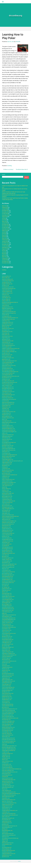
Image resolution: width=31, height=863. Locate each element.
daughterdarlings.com (7, 284)
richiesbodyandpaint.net (8, 281)
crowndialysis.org (6, 453)
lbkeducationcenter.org (7, 470)
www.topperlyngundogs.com (9, 712)
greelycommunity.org (7, 552)
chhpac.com (5, 841)
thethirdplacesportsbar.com (8, 780)
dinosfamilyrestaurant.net (8, 370)
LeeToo (19, 861)
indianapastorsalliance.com (8, 653)
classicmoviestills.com (7, 502)
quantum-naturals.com (7, 801)
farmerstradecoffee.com (8, 689)
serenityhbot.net (6, 703)
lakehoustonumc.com (7, 698)
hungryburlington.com (7, 579)
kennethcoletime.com (7, 578)
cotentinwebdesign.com (8, 362)
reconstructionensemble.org (9, 627)
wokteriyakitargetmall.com (8, 449)
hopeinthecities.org (6, 495)
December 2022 (5, 261)
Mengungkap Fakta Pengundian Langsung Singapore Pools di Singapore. (15, 195)
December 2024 (5, 224)
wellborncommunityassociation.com (10, 348)
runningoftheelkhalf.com (8, 713)
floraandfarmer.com (6, 378)
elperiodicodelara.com (7, 279)
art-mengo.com (5, 587)
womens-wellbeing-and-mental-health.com (12, 461)
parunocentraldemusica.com (9, 792)
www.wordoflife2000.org (8, 402)
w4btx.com (4, 433)
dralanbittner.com (6, 415)
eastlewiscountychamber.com (9, 521)
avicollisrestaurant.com (7, 644)
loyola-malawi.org (6, 489)
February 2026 (5, 207)
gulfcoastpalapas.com (7, 679)
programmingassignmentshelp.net (10, 302)
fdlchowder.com (6, 736)
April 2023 (4, 255)
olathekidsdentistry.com (8, 427)
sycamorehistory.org (7, 766)
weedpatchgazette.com (8, 418)
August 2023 (4, 249)
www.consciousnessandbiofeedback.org (11, 769)
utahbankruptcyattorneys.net (9, 399)
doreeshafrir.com (6, 562)
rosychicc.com (5, 490)
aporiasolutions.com (7, 676)
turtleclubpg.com (6, 635)
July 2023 (4, 250)
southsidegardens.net (7, 775)
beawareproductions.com (8, 566)
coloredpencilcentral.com (8, 392)
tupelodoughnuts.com (7, 425)
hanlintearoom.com (6, 821)
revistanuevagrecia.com (7, 558)
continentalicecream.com (8, 533)
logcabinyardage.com (7, 690)
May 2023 (4, 254)
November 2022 (5, 263)
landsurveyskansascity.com (8, 727)
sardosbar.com (5, 408)
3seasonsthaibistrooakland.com (9, 475)
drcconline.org (5, 646)
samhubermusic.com (6, 855)
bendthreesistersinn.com (8, 621)
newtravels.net (5, 305)
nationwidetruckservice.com (9, 633)
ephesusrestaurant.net (7, 781)
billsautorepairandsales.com (8, 800)
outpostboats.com (6, 492)
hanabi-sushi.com (6, 756)
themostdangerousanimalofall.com (10, 516)
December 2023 (5, 243)
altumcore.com (5, 669)
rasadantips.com (6, 296)
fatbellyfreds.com (6, 784)
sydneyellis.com (6, 452)
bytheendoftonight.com (8, 493)
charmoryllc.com (6, 512)
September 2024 (5, 229)
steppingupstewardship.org (8, 750)
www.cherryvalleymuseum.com (9, 361)
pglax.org (4, 613)
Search (3, 174)
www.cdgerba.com (6, 790)
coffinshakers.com (6, 570)
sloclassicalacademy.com (8, 524)
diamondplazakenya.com (8, 797)
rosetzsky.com (5, 555)
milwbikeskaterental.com (8, 609)
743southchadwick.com (7, 384)
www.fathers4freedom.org (8, 710)
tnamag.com (5, 672)
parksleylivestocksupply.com (9, 482)
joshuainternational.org (7, 704)
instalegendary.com (6, 316)
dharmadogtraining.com (7, 843)
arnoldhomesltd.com (7, 390)
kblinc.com (4, 419)
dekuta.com (5, 760)
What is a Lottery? (8, 169)
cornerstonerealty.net (7, 767)
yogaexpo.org (5, 478)
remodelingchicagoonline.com (9, 746)
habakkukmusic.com (6, 700)
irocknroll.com (5, 401)
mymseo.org (5, 840)
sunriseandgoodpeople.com (8, 618)
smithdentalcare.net (7, 852)
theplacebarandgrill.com (8, 647)
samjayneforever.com (7, 806)
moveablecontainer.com (8, 358)
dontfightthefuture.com (8, 388)
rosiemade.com (5, 424)
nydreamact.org (6, 321)
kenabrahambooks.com (7, 539)
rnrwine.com (5, 832)
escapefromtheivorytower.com (9, 382)
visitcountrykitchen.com (8, 599)
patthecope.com (6, 663)
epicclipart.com (6, 330)
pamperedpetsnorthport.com (9, 422)
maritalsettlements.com (7, 607)
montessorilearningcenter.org (9, 803)
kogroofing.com (6, 338)
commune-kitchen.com (7, 541)
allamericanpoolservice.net (8, 456)
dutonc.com (5, 592)
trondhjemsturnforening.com (9, 795)
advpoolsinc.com (6, 650)
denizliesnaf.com (6, 659)
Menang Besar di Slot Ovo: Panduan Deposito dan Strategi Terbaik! (14, 189)
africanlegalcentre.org (7, 549)
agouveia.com (5, 837)
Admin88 (18, 42)
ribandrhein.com (6, 465)
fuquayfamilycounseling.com (9, 835)
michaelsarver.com (6, 444)
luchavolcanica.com (6, 630)
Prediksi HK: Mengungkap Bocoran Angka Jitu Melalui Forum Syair (15, 186)
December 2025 (5, 210)
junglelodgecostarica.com (8, 596)
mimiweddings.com (6, 849)
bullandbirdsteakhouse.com (8, 740)
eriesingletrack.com (6, 421)
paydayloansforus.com (7, 307)
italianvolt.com (5, 410)
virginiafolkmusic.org (7, 462)
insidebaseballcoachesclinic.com (9, 810)
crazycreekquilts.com (7, 535)
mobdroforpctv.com (7, 498)
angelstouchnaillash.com (8, 435)
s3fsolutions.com (6, 379)
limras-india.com (6, 278)
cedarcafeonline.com (7, 290)
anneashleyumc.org (6, 726)
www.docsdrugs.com (7, 733)
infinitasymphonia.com (7, 547)
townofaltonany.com (7, 612)
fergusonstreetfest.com (7, 804)
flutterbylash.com (6, 820)
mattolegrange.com (7, 595)
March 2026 (4, 206)
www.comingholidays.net (8, 509)
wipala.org (4, 487)
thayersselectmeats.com (8, 675)
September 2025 (5, 215)
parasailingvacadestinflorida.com (10, 815)
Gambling (9, 166)
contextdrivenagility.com (8, 567)
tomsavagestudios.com (7, 459)
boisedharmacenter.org (7, 484)
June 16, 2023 (10, 42)
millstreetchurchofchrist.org (8, 813)
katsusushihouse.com (7, 550)
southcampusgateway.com (8, 345)
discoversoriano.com (7, 505)
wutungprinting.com (7, 606)
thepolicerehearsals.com (8, 518)
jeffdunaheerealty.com (7, 715)
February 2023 (5, 258)
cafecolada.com (6, 504)
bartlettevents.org (6, 356)
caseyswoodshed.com (7, 656)
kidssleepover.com (6, 304)
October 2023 (5, 246)
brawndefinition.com (7, 532)
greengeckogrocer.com (7, 445)
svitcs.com (4, 664)
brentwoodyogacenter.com (8, 747)
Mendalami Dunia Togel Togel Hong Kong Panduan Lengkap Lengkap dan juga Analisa (15, 198)
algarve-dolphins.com (7, 601)
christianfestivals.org (7, 598)
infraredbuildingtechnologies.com (10, 372)
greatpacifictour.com (7, 636)
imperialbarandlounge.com (8, 395)
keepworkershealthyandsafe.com (10, 318)
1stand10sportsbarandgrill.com (9, 432)
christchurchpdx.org (6, 538)
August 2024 (4, 230)
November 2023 (5, 244)
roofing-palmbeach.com (8, 387)
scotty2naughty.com (7, 561)
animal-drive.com (6, 670)
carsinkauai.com (6, 812)
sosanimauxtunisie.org (7, 336)
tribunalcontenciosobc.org (8, 522)
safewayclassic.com (6, 310)
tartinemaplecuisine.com (8, 582)
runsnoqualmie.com (6, 732)
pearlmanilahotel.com (7, 331)
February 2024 (5, 240)
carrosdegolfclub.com (7, 375)
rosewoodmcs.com (6, 764)
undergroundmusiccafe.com (8, 853)
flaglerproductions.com (7, 530)
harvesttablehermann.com (8, 373)
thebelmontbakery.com (7, 308)
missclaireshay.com (6, 276)
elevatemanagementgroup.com (9, 826)
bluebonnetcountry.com (8, 328)
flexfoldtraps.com (6, 720)
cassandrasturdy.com (7, 499)
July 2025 (4, 218)
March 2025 (4, 221)
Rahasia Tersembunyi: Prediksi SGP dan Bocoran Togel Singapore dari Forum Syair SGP (13, 192)
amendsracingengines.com (8, 721)
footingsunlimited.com (7, 730)
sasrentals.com (5, 441)
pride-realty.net (6, 817)
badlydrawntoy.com (7, 696)
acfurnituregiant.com (7, 291)
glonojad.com (5, 556)
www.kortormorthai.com (8, 723)
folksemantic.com (6, 407)
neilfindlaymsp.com (6, 643)
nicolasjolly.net (5, 546)
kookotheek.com (6, 342)
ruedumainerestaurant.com (8, 553)
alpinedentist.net (6, 339)
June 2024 (4, 234)
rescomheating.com (6, 847)
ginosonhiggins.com (6, 604)
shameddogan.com (6, 684)
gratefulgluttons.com (7, 496)
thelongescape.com (7, 593)
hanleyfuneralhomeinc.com (8, 428)
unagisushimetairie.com (7, 322)
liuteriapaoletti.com (7, 616)
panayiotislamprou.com (7, 344)
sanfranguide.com (6, 510)
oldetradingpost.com (7, 364)
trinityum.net (5, 776)
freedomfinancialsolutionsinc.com (10, 718)
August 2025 (4, 217)
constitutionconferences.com (9, 661)
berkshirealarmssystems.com (8, 412)
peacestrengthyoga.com (8, 716)
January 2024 (5, 241)
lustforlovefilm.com (6, 544)
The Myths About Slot (21, 169)
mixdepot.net (5, 763)
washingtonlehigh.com (7, 753)
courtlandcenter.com (7, 641)
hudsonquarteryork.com (7, 787)
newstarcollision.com (7, 439)
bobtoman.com (5, 335)
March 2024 (4, 238)
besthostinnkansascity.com (8, 850)
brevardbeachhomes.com (8, 381)
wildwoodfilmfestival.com (8, 350)
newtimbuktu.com (6, 298)
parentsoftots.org (6, 686)
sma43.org (4, 744)
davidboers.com (6, 692)
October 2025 (5, 213)
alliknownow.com (6, 519)
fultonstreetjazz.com (7, 355)
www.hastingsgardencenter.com (9, 772)
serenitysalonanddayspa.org (8, 288)
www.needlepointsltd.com (8, 738)
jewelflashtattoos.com (7, 324)
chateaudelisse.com (6, 347)
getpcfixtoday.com (6, 325)
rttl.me (3, 846)
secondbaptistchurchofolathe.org (10, 838)
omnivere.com (5, 295)
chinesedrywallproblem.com (8, 619)
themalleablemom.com (7, 576)
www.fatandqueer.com (7, 724)
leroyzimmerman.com (7, 827)
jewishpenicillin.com (7, 458)
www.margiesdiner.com (7, 735)
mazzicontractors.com (7, 778)
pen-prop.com (5, 707)
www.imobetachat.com (7, 693)
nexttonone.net (6, 701)
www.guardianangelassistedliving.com (11, 793)
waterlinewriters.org (7, 683)
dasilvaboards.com (6, 525)
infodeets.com (5, 285)
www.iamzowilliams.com (8, 770)
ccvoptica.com (5, 752)
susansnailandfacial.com (7, 706)
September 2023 (5, 247)
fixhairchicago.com (6, 658)
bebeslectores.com (6, 367)
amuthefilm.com (6, 542)
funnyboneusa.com (6, 624)
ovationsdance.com (6, 464)
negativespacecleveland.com (9, 615)
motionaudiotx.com (7, 844)
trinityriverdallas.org (7, 472)
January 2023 (4, 260)
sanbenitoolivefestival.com (8, 501)
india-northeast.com (7, 385)
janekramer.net (5, 584)
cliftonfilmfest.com (6, 393)
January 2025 (4, 223)
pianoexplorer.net (6, 773)
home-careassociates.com (8, 479)
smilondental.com (6, 438)
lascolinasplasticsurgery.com (9, 741)
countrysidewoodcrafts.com (9, 311)
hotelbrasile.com (6, 353)
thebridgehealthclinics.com (8, 681)
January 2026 (4, 209)
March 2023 (4, 257)
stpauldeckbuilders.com (7, 729)
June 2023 (4, 252)
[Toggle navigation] (2, 2)
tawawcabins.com (6, 405)
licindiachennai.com (6, 282)
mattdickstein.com (6, 695)
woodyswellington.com (7, 783)
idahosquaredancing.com (8, 404)
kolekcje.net (5, 467)
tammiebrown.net (6, 590)
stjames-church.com (6, 559)
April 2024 (4, 237)
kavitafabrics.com (6, 629)
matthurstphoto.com (7, 807)
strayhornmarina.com (7, 529)
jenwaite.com (5, 824)
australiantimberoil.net (7, 368)
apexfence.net (5, 857)
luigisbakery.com (6, 755)
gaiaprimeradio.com (7, 589)
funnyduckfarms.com (7, 823)
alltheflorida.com (6, 809)
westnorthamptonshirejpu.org (9, 351)
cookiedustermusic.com (7, 626)
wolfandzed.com (6, 758)
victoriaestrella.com (7, 638)
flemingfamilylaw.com (7, 830)
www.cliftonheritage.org (8, 743)
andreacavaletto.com (7, 481)
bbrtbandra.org (5, 327)
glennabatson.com (6, 527)
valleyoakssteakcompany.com (9, 655)
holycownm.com (6, 632)
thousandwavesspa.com (7, 639)
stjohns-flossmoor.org (7, 623)
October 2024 (5, 227)
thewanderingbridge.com (8, 575)
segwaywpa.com (6, 678)
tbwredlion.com (6, 798)
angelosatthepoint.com (7, 652)
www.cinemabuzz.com (7, 761)
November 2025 (5, 212)
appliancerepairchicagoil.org (9, 313)
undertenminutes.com (7, 293)
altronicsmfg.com (6, 299)
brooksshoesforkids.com (8, 673)
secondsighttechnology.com (9, 442)
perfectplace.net (6, 473)
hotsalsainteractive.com (8, 287)
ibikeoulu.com (5, 569)
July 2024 (4, 232)
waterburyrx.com (6, 649)
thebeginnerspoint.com (7, 507)
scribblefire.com (6, 476)
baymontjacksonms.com (7, 610)
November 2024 (5, 226)
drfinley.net (4, 829)
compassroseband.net (7, 667)
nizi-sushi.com (5, 586)
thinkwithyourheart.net (7, 398)
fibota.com (4, 789)
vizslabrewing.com (6, 413)
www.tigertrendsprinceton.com (9, 709)
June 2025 (4, 220)
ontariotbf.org (5, 315)
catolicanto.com (6, 469)
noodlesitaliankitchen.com (8, 319)
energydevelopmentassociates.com (10, 376)
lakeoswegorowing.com (8, 833)
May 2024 (4, 235)
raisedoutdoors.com (7, 396)
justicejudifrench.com (7, 573)
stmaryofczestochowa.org (8, 572)
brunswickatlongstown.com (8, 581)
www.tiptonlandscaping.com (9, 749)
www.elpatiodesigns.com (8, 786)
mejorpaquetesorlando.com (8, 430)
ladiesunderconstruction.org (9, 365)
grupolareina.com (6, 359)
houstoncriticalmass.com (8, 515)
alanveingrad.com (6, 602)
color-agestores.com (7, 485)
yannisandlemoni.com (7, 416)
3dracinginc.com (6, 513)
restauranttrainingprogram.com (9, 455)
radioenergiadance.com (7, 341)
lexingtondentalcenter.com (8, 450)
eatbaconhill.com (6, 301)
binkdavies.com (5, 536)
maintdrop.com (5, 333)
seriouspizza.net (6, 666)
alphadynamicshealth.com (8, 818)
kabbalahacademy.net (7, 436)
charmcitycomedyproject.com (9, 564)
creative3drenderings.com (8, 687)
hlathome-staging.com (7, 447)
